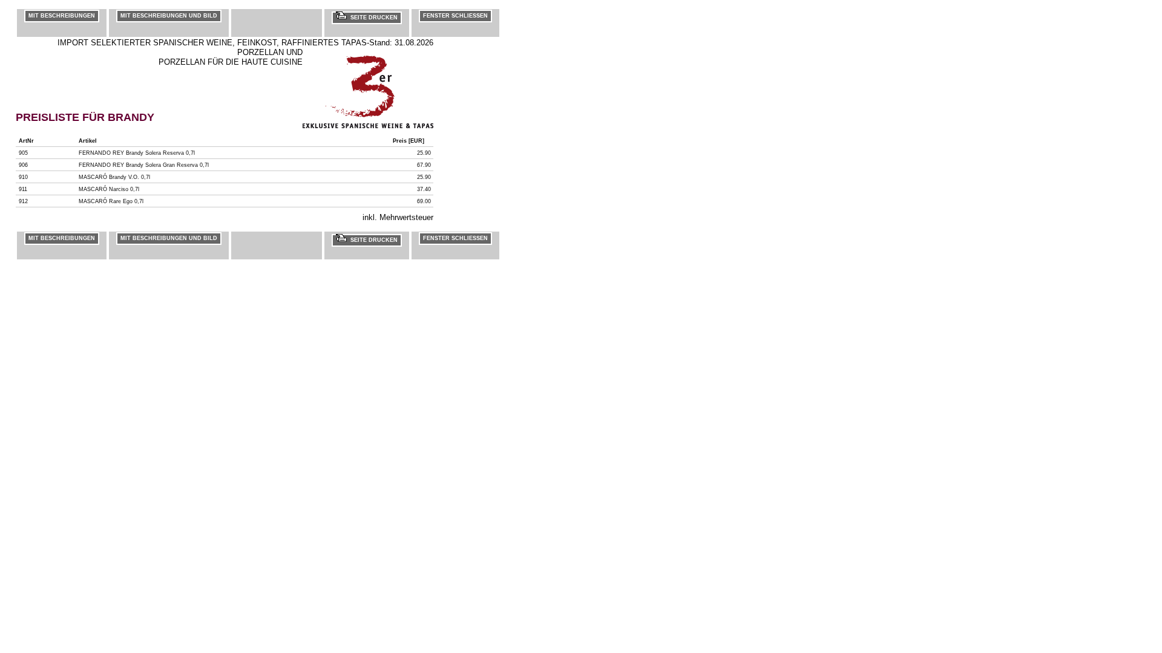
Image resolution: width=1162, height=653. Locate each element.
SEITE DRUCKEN (372, 18)
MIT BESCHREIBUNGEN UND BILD (168, 16)
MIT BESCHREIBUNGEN (61, 16)
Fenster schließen (455, 16)
